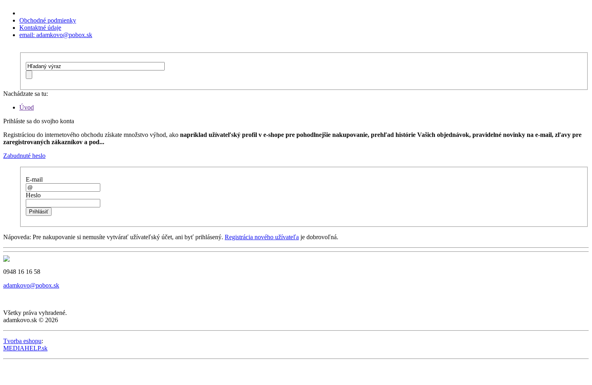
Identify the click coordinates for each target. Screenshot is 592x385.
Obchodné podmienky (47, 20)
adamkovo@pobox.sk (31, 285)
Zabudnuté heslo (24, 155)
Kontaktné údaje (40, 27)
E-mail (34, 179)
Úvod (26, 107)
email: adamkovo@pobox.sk (55, 34)
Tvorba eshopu (22, 340)
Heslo (33, 195)
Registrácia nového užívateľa (262, 237)
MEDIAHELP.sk (25, 348)
